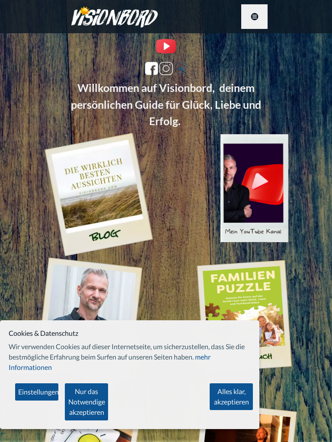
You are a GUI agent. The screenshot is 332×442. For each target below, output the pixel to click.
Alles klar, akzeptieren (231, 396)
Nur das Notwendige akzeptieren (86, 401)
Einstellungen (38, 392)
